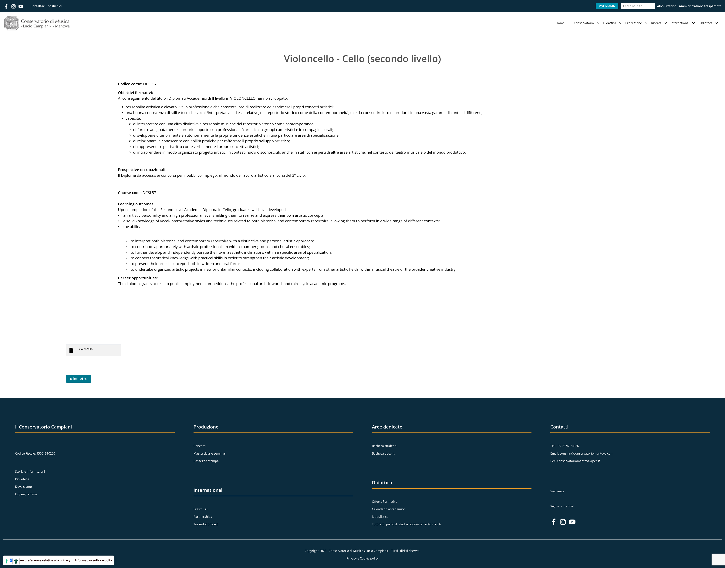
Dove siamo (23, 487)
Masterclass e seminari (210, 453)
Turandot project (206, 524)
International (680, 23)
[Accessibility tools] (16, 561)
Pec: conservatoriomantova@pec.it (575, 461)
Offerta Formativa (384, 501)
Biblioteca (706, 23)
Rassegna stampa (206, 461)
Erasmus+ (201, 509)
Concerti (200, 446)
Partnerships (203, 517)
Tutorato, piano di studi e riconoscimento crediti (406, 524)
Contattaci (38, 6)
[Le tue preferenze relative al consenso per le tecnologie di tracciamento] (6, 561)
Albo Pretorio (667, 6)
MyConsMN (607, 6)
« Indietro (78, 378)
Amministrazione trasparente (700, 6)
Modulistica (380, 517)
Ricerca (656, 23)
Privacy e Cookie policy (362, 558)
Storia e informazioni (30, 471)
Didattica (609, 23)
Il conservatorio (583, 23)
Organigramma (26, 494)
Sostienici (55, 6)
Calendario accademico (388, 509)
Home (560, 23)
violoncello (86, 349)
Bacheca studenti (384, 446)
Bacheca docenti (383, 453)
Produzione (633, 23)
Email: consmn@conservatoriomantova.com (581, 453)
